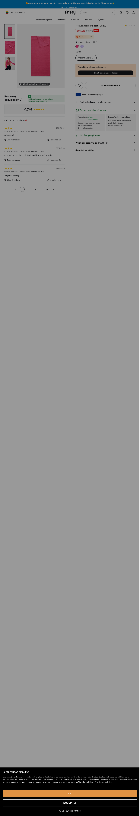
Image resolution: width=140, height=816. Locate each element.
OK (70, 793)
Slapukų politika (85, 782)
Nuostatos (70, 802)
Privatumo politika (103, 782)
